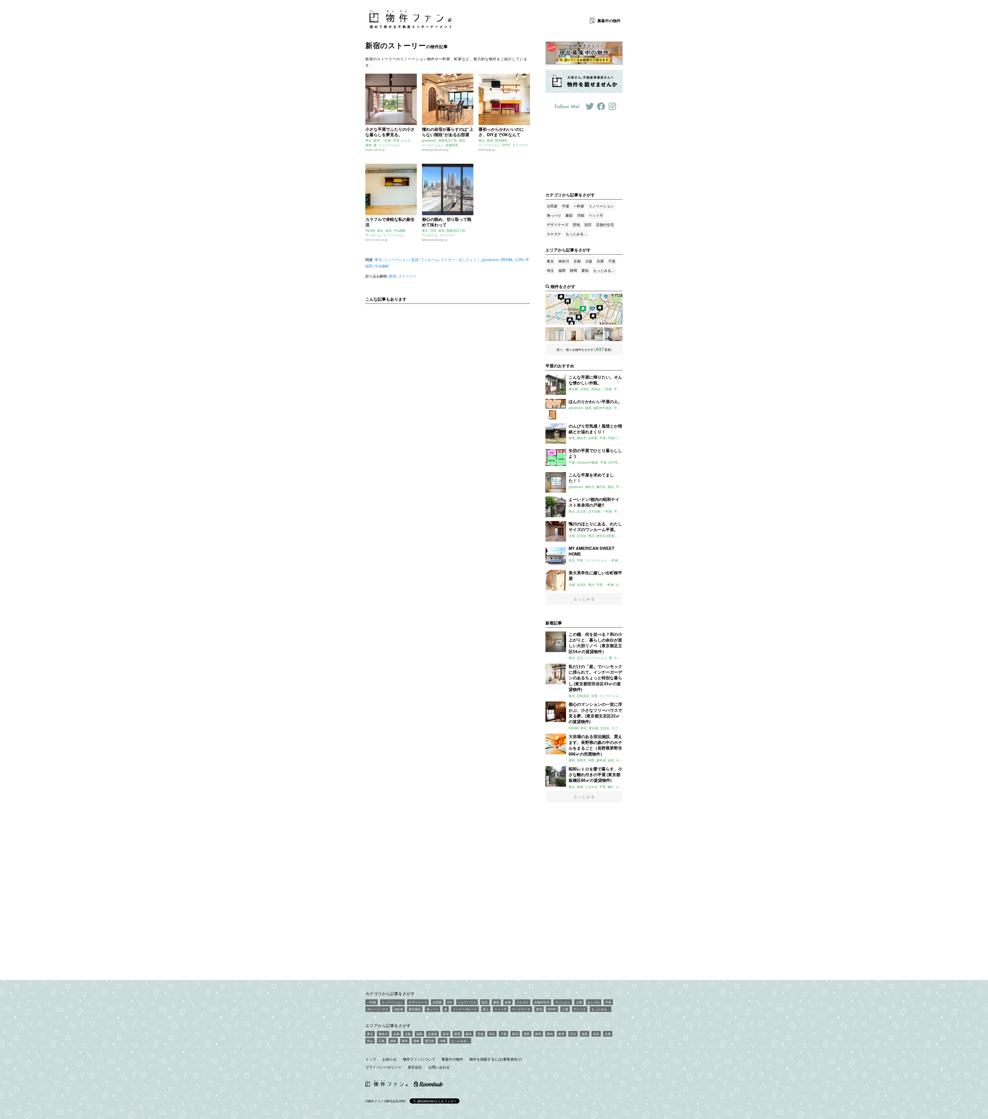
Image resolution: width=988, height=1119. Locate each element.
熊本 (405, 1040)
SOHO (552, 1009)
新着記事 (553, 623)
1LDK (518, 259)
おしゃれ (593, 1002)
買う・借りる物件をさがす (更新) (584, 349)
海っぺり (554, 215)
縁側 (368, 145)
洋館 (580, 215)
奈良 (596, 1033)
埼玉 (550, 270)
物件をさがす (563, 286)
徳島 (393, 1040)
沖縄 (442, 1040)
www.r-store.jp (375, 149)
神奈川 (563, 261)
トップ (370, 1059)
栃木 (469, 1033)
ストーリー (520, 145)
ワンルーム (373, 235)
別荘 (588, 224)
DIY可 (506, 145)
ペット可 (596, 215)
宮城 (446, 1033)
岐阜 (561, 1033)
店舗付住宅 (605, 224)
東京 (368, 140)
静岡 (573, 270)
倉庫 (508, 1002)
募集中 (609, 20)
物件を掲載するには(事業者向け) (495, 1059)
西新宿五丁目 (447, 140)
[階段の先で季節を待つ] (594, 334)
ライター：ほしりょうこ (460, 259)
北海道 (432, 1033)
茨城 (480, 1033)
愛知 (585, 270)
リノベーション (389, 145)
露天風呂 (415, 1009)
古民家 (552, 206)
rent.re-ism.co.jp (376, 239)
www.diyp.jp (487, 149)
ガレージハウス (378, 1009)
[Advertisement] (447, 355)
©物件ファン (374, 1101)
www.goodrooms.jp (435, 149)
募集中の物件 (452, 1059)
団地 (576, 224)
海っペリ (432, 1009)
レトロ (406, 140)
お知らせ (389, 1059)
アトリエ (580, 1009)
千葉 (611, 261)
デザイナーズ (557, 224)
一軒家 (386, 140)
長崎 (416, 1040)
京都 (577, 261)
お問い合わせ (439, 1067)
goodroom (429, 140)
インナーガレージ (465, 1009)
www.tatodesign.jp (434, 239)
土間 (579, 1002)
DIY (449, 1002)
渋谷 (433, 230)
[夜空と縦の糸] (613, 334)
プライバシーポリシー (383, 1067)
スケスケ (554, 233)
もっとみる (584, 599)
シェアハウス (467, 1002)
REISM (370, 230)
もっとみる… (576, 233)
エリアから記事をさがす (388, 1025)
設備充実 (452, 145)
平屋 (396, 140)
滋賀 (584, 1033)
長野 (527, 1033)
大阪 (588, 261)
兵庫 (600, 261)
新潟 (515, 1033)
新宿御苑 (501, 140)
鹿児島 (429, 1040)
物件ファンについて (419, 1059)
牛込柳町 (400, 230)
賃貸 (414, 259)
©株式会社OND (394, 1101)
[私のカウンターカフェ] (554, 334)
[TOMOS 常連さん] (574, 334)
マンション (562, 1002)
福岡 (562, 270)
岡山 (370, 1040)
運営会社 (415, 1067)
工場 (565, 1009)
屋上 (486, 1009)
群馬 (457, 1033)
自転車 (398, 1009)
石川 (573, 1033)
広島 (381, 1040)
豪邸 (569, 215)
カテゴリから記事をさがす (390, 993)
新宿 (377, 140)
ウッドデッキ (521, 1009)
